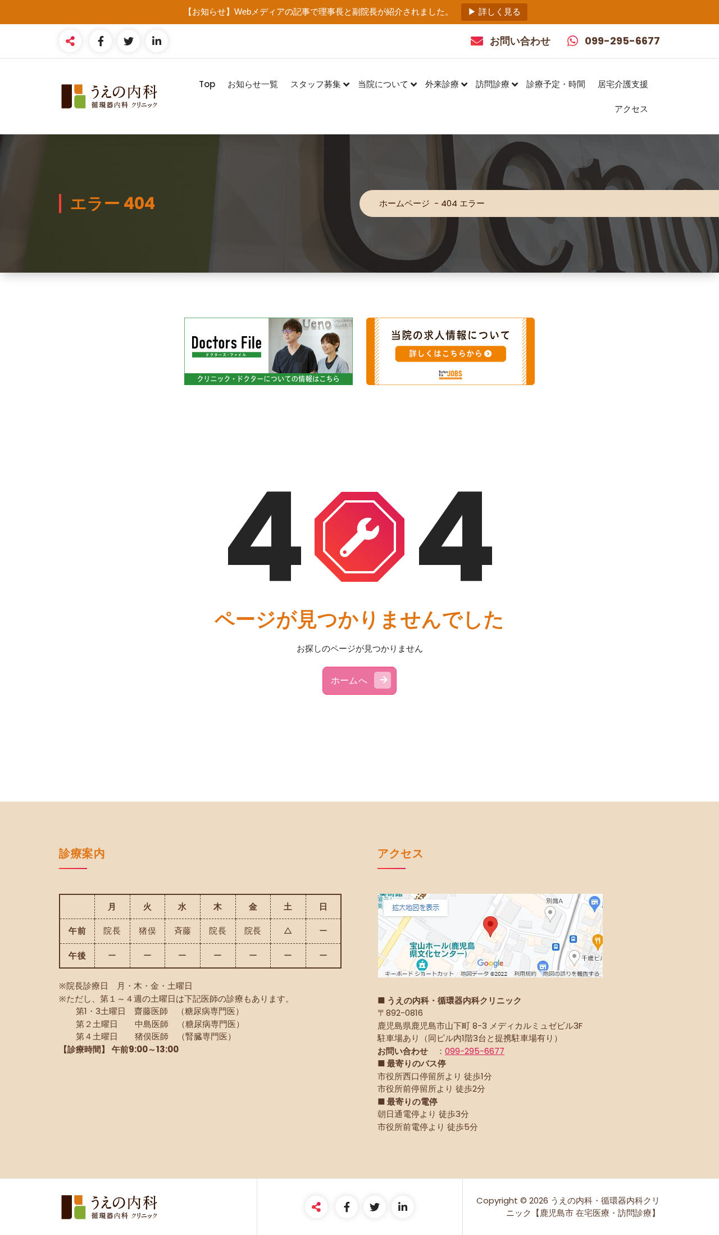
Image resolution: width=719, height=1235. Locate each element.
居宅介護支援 (623, 84)
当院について (383, 84)
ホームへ (349, 680)
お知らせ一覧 (252, 84)
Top (207, 84)
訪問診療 (492, 84)
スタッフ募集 (315, 84)
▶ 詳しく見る (494, 11)
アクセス (631, 109)
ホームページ (404, 203)
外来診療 (442, 84)
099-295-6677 (474, 1051)
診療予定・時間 (555, 84)
